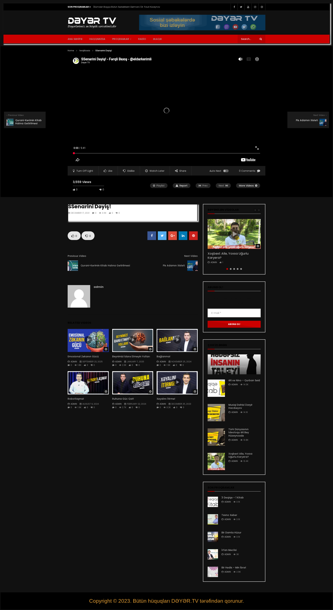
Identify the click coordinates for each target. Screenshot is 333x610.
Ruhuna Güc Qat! (123, 398)
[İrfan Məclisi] (213, 554)
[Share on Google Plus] (172, 235)
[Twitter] (241, 6)
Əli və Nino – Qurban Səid (244, 380)
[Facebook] (234, 6)
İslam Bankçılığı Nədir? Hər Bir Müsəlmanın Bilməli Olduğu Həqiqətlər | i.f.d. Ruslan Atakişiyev (128, 6)
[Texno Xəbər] (213, 519)
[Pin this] (193, 235)
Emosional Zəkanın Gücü (83, 356)
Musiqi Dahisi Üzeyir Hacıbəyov (240, 406)
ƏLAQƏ (157, 39)
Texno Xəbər (229, 515)
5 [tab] (241, 269)
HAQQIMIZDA (97, 39)
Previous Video (77, 256)
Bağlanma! (163, 356)
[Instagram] (254, 6)
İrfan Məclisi (229, 550)
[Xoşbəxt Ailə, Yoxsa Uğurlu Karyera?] (216, 461)
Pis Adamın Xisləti (174, 265)
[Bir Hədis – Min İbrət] (213, 572)
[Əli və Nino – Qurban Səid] (216, 388)
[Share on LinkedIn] (183, 235)
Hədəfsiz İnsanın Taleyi (230, 366)
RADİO (142, 39)
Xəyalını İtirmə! (166, 398)
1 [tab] (227, 269)
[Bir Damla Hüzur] (213, 537)
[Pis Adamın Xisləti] (192, 265)
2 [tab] (231, 269)
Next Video (191, 256)
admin (99, 287)
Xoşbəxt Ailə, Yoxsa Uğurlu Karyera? (228, 255)
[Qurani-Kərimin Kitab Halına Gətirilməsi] (73, 265)
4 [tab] (237, 269)
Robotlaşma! (76, 398)
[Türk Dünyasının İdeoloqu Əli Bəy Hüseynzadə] (216, 437)
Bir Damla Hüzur (231, 532)
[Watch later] (261, 6)
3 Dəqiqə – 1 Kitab (232, 497)
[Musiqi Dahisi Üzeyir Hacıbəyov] (216, 412)
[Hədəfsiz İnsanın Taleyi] (234, 364)
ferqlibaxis (84, 50)
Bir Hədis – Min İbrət (233, 567)
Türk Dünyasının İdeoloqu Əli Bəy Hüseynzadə (238, 433)
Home (71, 50)
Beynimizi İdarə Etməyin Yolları (131, 356)
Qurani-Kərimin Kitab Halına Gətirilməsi (105, 265)
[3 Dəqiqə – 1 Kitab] (213, 502)
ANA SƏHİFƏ (75, 39)
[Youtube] (248, 6)
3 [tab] (234, 269)
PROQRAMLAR (120, 39)
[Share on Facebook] (151, 235)
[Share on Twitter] (162, 235)
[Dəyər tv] (92, 22)
